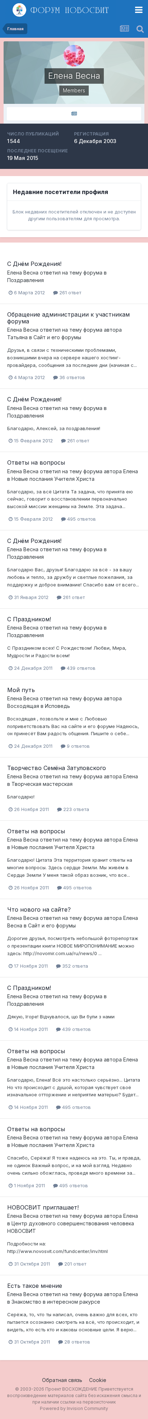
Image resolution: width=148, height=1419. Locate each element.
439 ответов (80, 668)
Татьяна (17, 337)
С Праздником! (29, 619)
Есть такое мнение (34, 1285)
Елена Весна (22, 272)
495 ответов (81, 519)
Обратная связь (62, 1380)
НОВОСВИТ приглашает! (43, 1207)
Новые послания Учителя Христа (52, 479)
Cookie (97, 1380)
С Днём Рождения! (34, 263)
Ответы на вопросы (36, 462)
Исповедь (57, 706)
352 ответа (74, 966)
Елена (130, 471)
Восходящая (23, 706)
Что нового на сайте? (39, 909)
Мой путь (21, 690)
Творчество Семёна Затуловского (56, 767)
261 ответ (69, 292)
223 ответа (75, 809)
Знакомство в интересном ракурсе (55, 1302)
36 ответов (71, 377)
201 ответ (74, 1264)
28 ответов (76, 1342)
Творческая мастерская (42, 784)
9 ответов (77, 746)
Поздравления (25, 280)
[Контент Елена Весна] (74, 114)
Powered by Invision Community (74, 1408)
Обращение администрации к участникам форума (68, 318)
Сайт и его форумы (57, 337)
